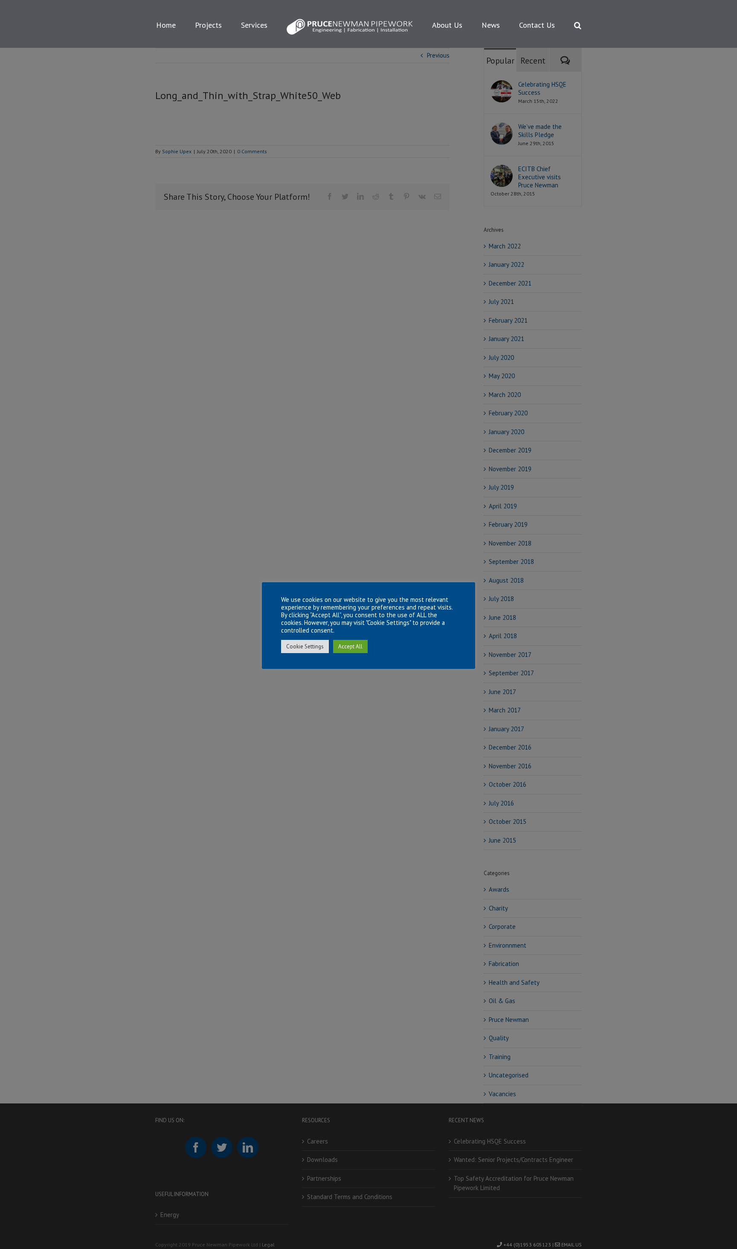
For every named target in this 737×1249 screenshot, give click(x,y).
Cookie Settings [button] (305, 646)
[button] (542, 24)
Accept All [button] (350, 646)
